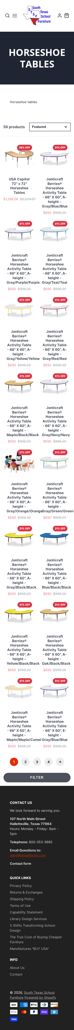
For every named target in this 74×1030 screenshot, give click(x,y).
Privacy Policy (21, 886)
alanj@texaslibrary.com (28, 855)
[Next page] (60, 762)
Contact (16, 974)
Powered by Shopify (40, 997)
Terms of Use (20, 905)
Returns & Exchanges (26, 892)
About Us (17, 968)
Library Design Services (28, 919)
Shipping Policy (22, 899)
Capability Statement (26, 912)
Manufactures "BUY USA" (29, 949)
